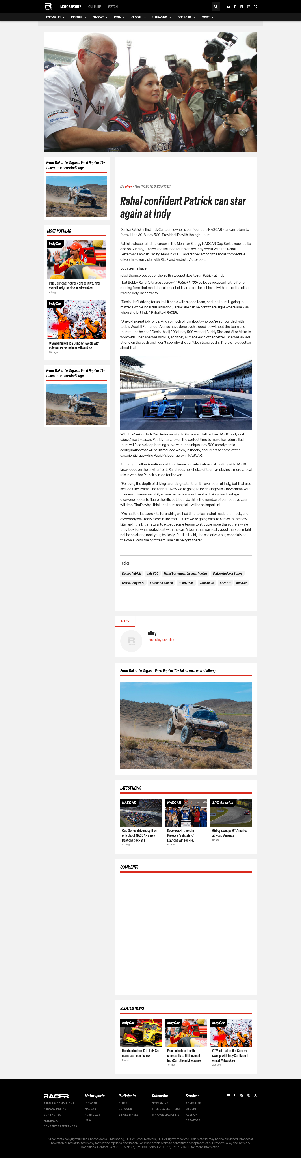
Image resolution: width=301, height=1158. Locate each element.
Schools (125, 1109)
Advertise (193, 1103)
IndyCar (91, 1103)
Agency (191, 1114)
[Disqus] (186, 933)
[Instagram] (249, 6)
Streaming (160, 1103)
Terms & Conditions (59, 1103)
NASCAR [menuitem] (98, 17)
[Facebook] (235, 6)
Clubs (123, 1103)
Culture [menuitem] (94, 6)
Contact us (53, 1115)
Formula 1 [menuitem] (53, 17)
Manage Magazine (165, 1114)
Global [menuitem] (136, 17)
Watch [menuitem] (113, 6)
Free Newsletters (165, 1109)
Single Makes (129, 1114)
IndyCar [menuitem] (76, 17)
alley (128, 186)
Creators (193, 1120)
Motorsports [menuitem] (70, 6)
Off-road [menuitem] (184, 17)
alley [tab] (125, 621)
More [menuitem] (206, 17)
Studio (191, 1109)
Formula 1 (92, 1114)
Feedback (51, 1120)
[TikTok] (242, 6)
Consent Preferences (60, 1126)
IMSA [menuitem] (117, 17)
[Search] (216, 6)
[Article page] (76, 260)
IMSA (88, 1120)
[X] (255, 6)
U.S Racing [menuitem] (159, 17)
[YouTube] (228, 6)
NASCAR (90, 1109)
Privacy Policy (55, 1109)
